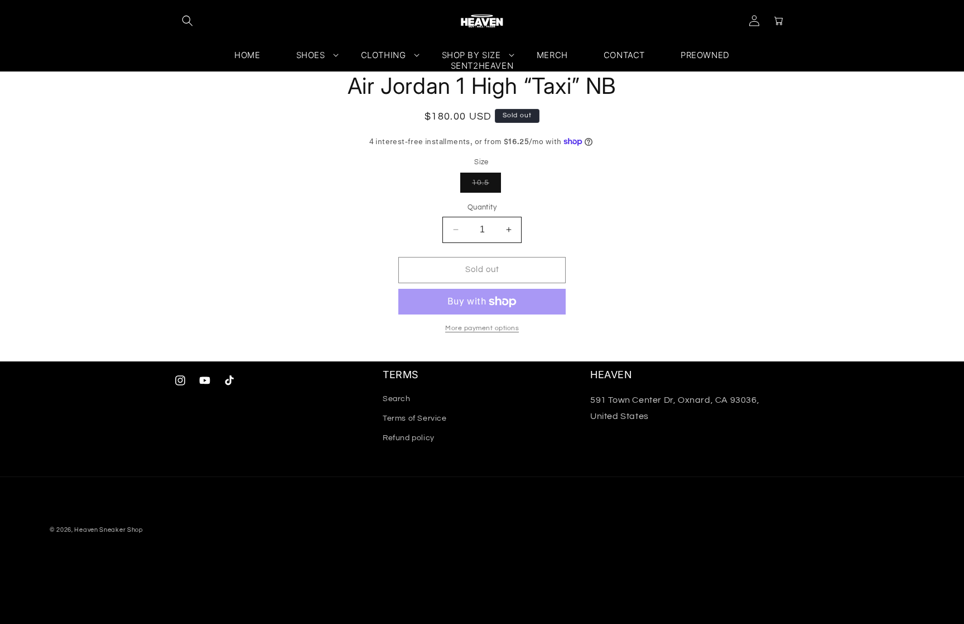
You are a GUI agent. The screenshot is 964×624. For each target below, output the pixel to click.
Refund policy (409, 438)
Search (397, 399)
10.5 (486, 185)
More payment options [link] (482, 328)
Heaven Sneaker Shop (108, 530)
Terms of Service (415, 418)
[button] (187, 20)
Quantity (482, 207)
